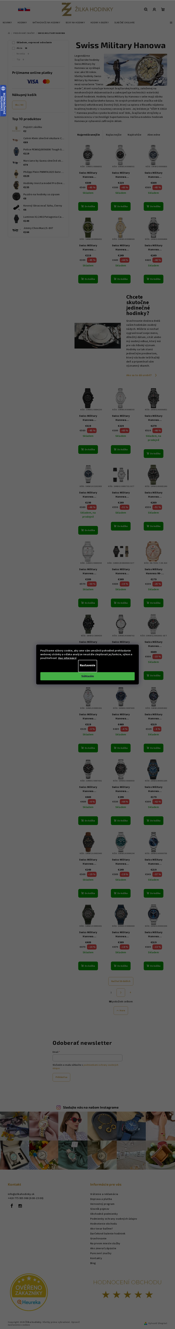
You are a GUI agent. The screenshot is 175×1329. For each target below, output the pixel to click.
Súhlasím (87, 676)
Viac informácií (67, 658)
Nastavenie (87, 665)
